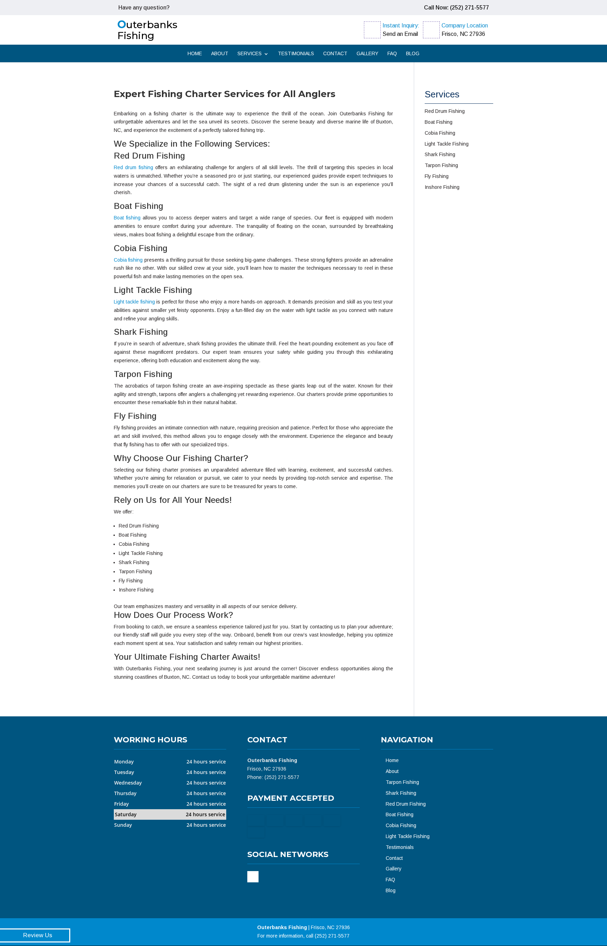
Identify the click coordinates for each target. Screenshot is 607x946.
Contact (335, 53)
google (253, 876)
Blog (412, 53)
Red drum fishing (133, 167)
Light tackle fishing (134, 302)
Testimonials (296, 53)
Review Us (37, 935)
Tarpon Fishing (402, 782)
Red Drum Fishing (406, 804)
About (219, 53)
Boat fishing (127, 217)
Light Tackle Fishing (408, 836)
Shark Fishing (401, 793)
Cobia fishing (128, 260)
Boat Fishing (399, 814)
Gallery (367, 53)
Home (195, 53)
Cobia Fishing (401, 825)
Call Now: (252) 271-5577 (456, 8)
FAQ (392, 53)
